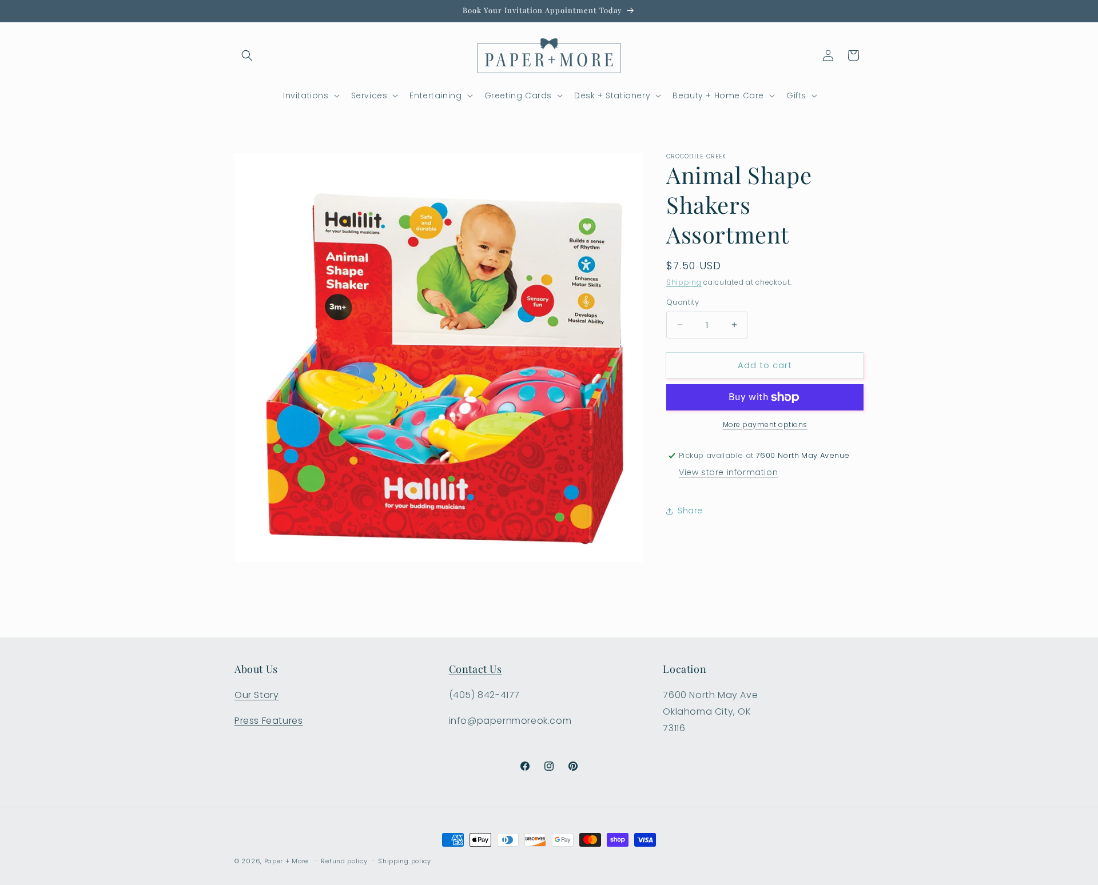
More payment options (765, 424)
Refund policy (344, 860)
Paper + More (286, 861)
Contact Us (475, 669)
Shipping (684, 282)
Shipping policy (404, 860)
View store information (728, 472)
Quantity (682, 302)
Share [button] (690, 510)
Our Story (256, 694)
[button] (247, 55)
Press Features (268, 720)
